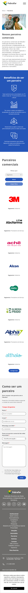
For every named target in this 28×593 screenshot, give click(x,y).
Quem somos (14, 516)
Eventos (14, 522)
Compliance (14, 520)
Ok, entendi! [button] (14, 588)
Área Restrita (14, 550)
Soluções (14, 530)
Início (3, 10)
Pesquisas (14, 524)
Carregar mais (14, 370)
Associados (14, 533)
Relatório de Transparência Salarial (14, 526)
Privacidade (14, 528)
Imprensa (14, 547)
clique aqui (18, 64)
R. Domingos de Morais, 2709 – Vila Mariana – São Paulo (15, 558)
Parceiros (10, 10)
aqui (18, 473)
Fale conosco (14, 543)
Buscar (14, 179)
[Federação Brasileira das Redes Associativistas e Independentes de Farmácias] (9, 3)
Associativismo (14, 518)
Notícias (14, 539)
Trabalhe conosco (14, 545)
